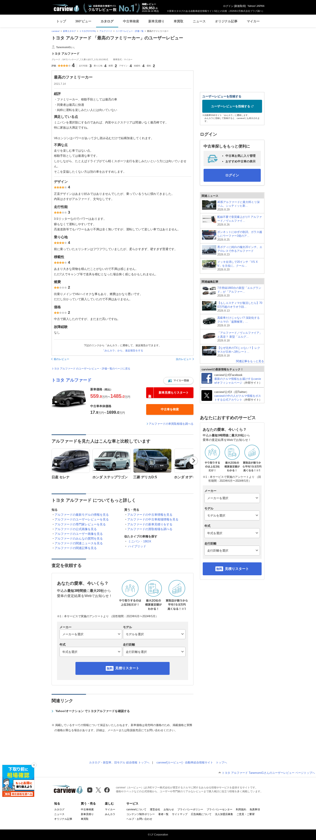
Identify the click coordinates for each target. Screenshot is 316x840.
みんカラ (110, 814)
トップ (61, 21)
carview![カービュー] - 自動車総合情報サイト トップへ (191, 762)
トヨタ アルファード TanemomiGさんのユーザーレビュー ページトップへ (268, 772)
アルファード (105, 31)
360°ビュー (83, 21)
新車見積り (156, 21)
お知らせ (169, 809)
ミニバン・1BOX (139, 541)
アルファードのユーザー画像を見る (79, 533)
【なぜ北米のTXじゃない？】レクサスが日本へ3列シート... (238, 351)
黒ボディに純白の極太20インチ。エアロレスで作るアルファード (239, 250)
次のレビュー (183, 359)
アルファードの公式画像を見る (76, 529)
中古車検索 (131, 21)
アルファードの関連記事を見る (76, 548)
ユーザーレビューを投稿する (230, 106)
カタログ (107, 21)
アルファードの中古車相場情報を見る (152, 519)
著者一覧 (163, 814)
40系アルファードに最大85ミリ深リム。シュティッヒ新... (238, 205)
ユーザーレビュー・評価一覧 (130, 31)
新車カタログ (69, 31)
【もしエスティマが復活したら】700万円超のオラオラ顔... (239, 306)
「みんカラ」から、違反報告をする (122, 350)
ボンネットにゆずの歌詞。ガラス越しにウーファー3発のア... (239, 235)
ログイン (228, 6)
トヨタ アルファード (72, 380)
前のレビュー (61, 359)
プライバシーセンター (219, 809)
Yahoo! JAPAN (255, 6)
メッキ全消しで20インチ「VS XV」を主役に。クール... (237, 265)
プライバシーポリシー (190, 809)
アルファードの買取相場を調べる (149, 529)
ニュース (199, 21)
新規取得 (240, 6)
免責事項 (255, 809)
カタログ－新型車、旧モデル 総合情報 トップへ (119, 762)
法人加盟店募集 (224, 814)
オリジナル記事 (226, 21)
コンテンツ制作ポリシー (140, 814)
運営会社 (155, 809)
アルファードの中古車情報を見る (149, 514)
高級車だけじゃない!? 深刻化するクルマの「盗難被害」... (238, 321)
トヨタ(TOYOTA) (87, 31)
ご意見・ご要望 (245, 814)
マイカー (253, 21)
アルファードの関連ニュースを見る (79, 543)
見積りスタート (127, 668)
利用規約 (241, 809)
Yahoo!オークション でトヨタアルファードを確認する (92, 711)
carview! (56, 31)
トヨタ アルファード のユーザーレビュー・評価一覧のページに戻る (91, 368)
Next (193, 460)
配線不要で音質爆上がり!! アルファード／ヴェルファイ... (239, 220)
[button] (178, 380)
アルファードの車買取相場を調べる (171, 423)
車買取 (178, 21)
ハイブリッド (137, 546)
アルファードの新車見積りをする (149, 524)
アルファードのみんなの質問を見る (79, 538)
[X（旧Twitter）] (98, 790)
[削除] (34, 765)
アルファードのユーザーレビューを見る (82, 519)
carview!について (136, 809)
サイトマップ (179, 814)
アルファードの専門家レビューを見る (80, 524)
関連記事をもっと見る (250, 361)
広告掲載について (201, 814)
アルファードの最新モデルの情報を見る (82, 514)
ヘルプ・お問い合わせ (139, 818)
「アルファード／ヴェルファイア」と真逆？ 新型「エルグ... (239, 336)
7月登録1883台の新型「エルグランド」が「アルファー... (239, 291)
